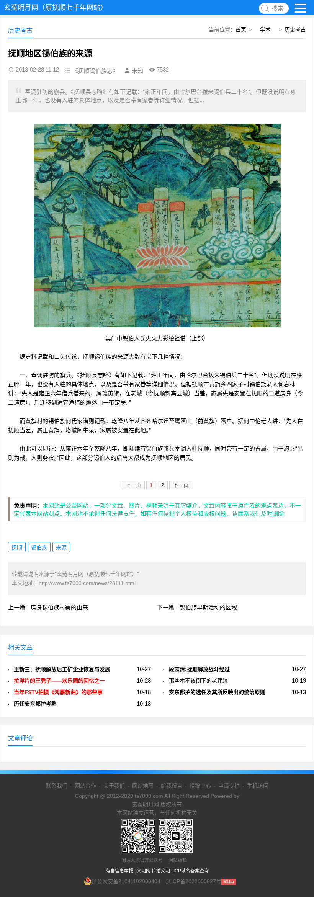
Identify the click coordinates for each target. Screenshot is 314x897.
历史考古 (295, 29)
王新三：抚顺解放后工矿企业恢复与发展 (62, 669)
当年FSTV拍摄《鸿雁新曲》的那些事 (58, 692)
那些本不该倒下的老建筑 (198, 681)
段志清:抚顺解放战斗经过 (199, 669)
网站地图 (143, 786)
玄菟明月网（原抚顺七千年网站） (55, 7)
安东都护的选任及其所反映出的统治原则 (217, 692)
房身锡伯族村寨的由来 (59, 607)
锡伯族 (39, 547)
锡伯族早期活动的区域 (208, 607)
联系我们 (56, 786)
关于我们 (114, 786)
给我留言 (171, 786)
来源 (61, 547)
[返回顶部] (298, 799)
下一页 (181, 485)
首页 (241, 29)
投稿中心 (200, 786)
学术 (265, 29)
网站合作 (85, 786)
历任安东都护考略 (35, 704)
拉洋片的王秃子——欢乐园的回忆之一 (59, 681)
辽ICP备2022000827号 (193, 881)
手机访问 (257, 786)
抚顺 (16, 547)
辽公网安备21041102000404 (126, 881)
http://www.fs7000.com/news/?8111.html (87, 583)
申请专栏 (229, 786)
